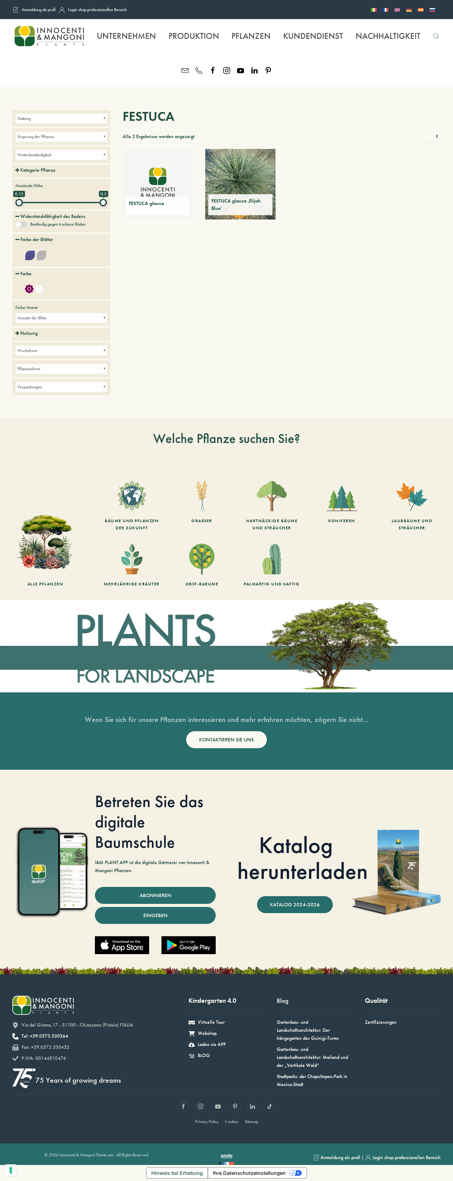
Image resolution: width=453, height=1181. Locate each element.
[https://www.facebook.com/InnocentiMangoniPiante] (213, 69)
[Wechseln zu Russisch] (432, 10)
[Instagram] (227, 69)
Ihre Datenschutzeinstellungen (249, 1173)
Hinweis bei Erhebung (177, 1173)
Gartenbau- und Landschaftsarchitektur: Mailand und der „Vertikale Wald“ (312, 1057)
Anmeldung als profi (39, 9)
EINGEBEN (155, 915)
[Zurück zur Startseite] (49, 36)
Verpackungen (29, 387)
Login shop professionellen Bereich (97, 9)
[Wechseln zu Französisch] (385, 10)
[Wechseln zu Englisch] (397, 10)
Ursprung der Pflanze (35, 136)
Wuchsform (27, 350)
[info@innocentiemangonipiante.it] (185, 69)
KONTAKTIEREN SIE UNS (226, 739)
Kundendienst (313, 36)
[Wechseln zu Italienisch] (374, 10)
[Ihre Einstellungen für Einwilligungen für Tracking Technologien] (11, 1170)
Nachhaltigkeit (388, 36)
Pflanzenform (28, 368)
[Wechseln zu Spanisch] (420, 10)
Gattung (24, 118)
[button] (436, 36)
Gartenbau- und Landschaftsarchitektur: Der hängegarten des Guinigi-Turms (308, 1030)
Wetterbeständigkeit (34, 155)
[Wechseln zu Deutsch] (409, 10)
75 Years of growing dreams (78, 1080)
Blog (282, 1000)
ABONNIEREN (155, 895)
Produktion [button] (194, 36)
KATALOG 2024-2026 (295, 904)
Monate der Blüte (32, 318)
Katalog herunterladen (302, 858)
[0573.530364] (199, 69)
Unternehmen (126, 36)
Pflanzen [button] (251, 36)
